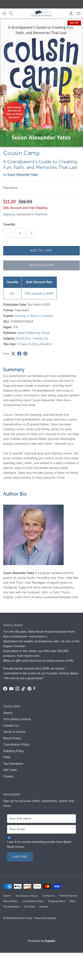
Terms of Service (14, 732)
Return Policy (12, 738)
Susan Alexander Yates (22, 174)
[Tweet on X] (13, 354)
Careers (8, 776)
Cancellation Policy (16, 744)
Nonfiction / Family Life (32, 338)
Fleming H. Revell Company (34, 316)
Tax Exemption (13, 763)
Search (7, 713)
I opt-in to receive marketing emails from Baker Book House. (39, 844)
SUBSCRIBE (20, 856)
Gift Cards (10, 770)
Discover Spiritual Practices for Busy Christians (41, 4)
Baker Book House (22, 918)
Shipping (9, 214)
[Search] (13, 13)
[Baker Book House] (41, 13)
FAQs (7, 757)
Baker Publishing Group (34, 333)
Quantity (9, 224)
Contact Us (11, 725)
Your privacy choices (17, 719)
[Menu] (4, 13)
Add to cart (41, 250)
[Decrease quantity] (8, 233)
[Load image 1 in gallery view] (41, 83)
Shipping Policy (13, 751)
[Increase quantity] (31, 233)
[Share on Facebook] (19, 354)
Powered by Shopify (45, 918)
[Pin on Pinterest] (25, 354)
